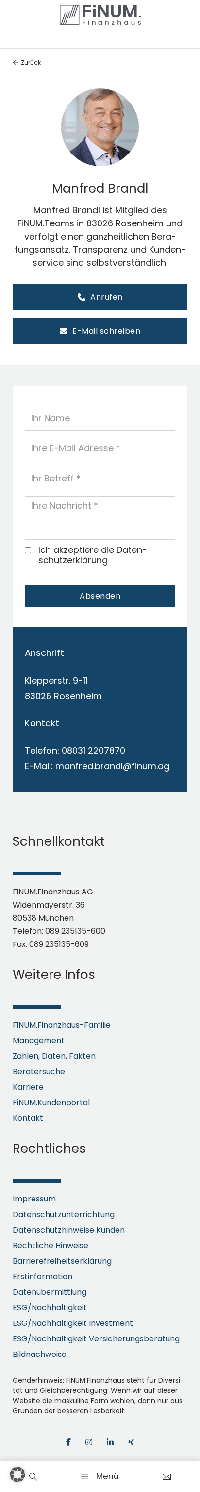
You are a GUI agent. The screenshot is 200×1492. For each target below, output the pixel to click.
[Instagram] (89, 1442)
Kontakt (28, 1118)
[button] (17, 1474)
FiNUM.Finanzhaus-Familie (62, 1024)
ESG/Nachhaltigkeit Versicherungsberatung (96, 1338)
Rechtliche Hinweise (50, 1245)
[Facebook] (68, 1442)
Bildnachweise (40, 1354)
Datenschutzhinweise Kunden (69, 1229)
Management (39, 1040)
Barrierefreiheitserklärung (62, 1261)
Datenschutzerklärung (92, 555)
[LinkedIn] (110, 1442)
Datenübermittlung (49, 1292)
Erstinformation (42, 1276)
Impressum (34, 1198)
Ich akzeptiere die (92, 555)
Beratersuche (39, 1071)
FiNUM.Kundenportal (51, 1102)
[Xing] (131, 1442)
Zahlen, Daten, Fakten (54, 1056)
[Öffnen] (100, 1476)
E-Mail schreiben (106, 331)
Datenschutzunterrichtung (64, 1214)
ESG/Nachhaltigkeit (50, 1307)
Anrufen (106, 297)
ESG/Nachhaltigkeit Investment (73, 1323)
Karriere (28, 1087)
